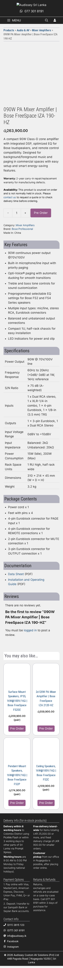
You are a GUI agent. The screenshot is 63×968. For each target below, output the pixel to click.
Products (9, 30)
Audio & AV (23, 30)
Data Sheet (16, 574)
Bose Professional (22, 228)
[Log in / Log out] (55, 20)
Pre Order (41, 213)
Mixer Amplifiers (41, 30)
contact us (10, 197)
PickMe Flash (11, 837)
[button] (46, 20)
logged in (30, 630)
